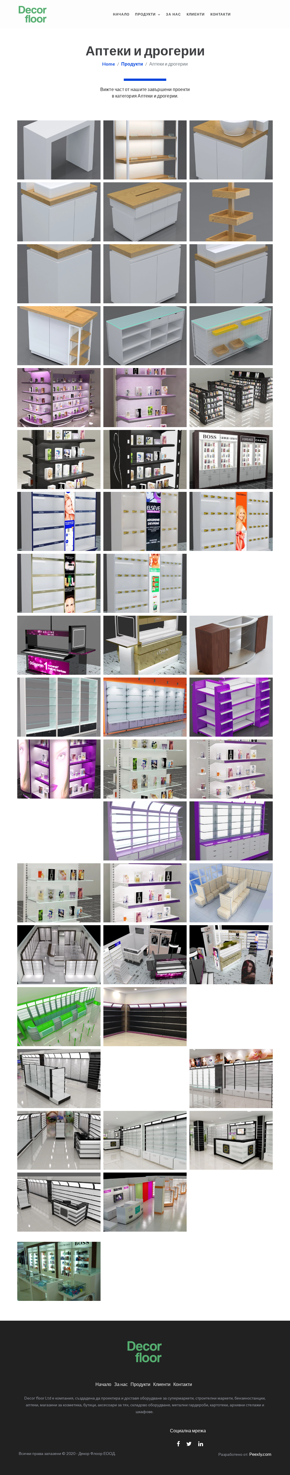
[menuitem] (121, 14)
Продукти (146, 14)
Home (108, 63)
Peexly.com (260, 1454)
